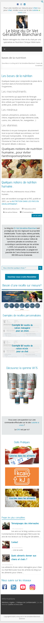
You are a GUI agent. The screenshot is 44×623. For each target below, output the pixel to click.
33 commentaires (7, 564)
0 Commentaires (27, 212)
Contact (14, 542)
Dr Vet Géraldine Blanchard (25, 228)
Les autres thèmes (11, 212)
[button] (42, 2)
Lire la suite (37, 215)
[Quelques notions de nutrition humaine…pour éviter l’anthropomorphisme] (22, 160)
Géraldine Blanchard (12, 209)
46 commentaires (17, 547)
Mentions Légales (8, 602)
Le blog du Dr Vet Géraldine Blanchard (22, 32)
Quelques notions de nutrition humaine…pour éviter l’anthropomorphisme (22, 152)
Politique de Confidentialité (26, 602)
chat (10, 10)
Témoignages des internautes (25, 523)
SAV (18, 429)
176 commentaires (17, 529)
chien (35, 8)
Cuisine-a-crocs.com (15, 604)
